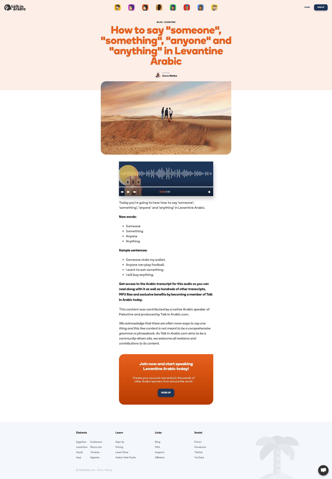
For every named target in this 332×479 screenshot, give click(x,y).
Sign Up (320, 7)
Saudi (79, 452)
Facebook (200, 447)
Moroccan (96, 447)
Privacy (108, 470)
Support (159, 452)
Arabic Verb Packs (126, 457)
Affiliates (160, 457)
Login (307, 7)
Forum (197, 441)
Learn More (122, 452)
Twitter (198, 452)
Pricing (119, 447)
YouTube (199, 457)
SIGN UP (166, 393)
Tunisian (95, 452)
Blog (157, 441)
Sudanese (96, 441)
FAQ (157, 447)
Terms (100, 470)
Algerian (95, 457)
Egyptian (81, 441)
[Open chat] (323, 470)
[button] (166, 186)
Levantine (81, 447)
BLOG (159, 22)
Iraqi (78, 457)
